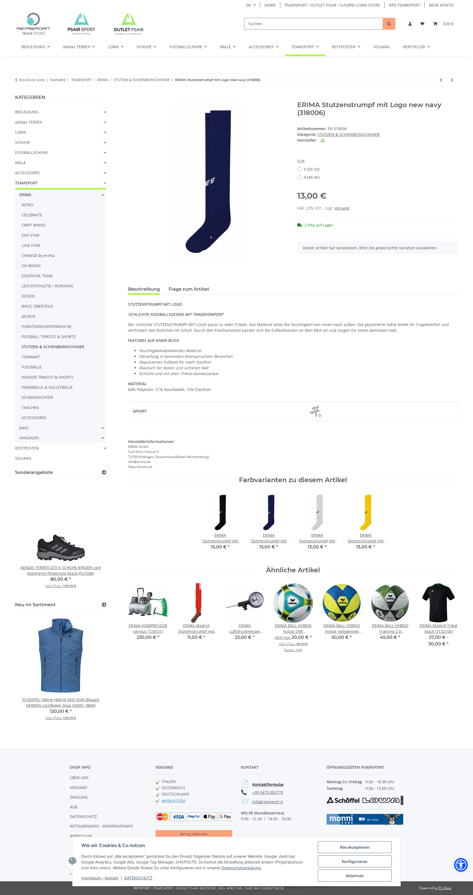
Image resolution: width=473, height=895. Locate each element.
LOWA (20, 132)
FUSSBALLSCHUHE (31, 152)
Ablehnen (355, 875)
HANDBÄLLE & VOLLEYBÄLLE (47, 387)
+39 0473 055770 (267, 792)
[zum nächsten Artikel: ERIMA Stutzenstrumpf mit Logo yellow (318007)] (452, 80)
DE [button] (248, 5)
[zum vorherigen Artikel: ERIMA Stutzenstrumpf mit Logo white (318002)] (441, 80)
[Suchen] (389, 24)
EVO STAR (30, 235)
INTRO (27, 204)
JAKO (23, 427)
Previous (137, 624)
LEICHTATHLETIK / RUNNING (47, 285)
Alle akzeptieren (355, 847)
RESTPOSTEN (27, 448)
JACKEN (28, 316)
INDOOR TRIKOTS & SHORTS (47, 377)
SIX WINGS (31, 265)
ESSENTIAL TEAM (37, 275)
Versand (342, 208)
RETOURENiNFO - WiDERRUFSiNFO (101, 826)
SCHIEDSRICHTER (37, 397)
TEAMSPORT (26, 182)
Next (449, 624)
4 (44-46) (311, 177)
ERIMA (25, 194)
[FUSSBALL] (315, 411)
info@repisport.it (267, 801)
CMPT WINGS (34, 225)
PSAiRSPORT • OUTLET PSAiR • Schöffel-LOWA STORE (332, 5)
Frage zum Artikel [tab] (189, 289)
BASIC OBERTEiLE (37, 306)
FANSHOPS (29, 438)
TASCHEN (30, 407)
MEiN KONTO (441, 5)
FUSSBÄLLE (32, 367)
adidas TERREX (28, 122)
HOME (270, 5)
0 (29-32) (311, 169)
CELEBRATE (32, 215)
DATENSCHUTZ (138, 878)
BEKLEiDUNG (27, 112)
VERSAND (78, 787)
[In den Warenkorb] (132, 98)
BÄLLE (20, 162)
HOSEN (28, 296)
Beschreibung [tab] (144, 289)
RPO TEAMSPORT (404, 5)
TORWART (31, 356)
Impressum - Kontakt (100, 878)
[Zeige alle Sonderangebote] (104, 472)
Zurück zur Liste (32, 79)
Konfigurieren (355, 861)
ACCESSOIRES (34, 417)
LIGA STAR (31, 245)
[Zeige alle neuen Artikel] (104, 604)
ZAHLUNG (79, 797)
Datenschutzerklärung (241, 867)
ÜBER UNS (79, 777)
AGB (73, 807)
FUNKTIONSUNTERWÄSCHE (46, 326)
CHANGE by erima (38, 255)
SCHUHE (22, 142)
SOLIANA (23, 458)
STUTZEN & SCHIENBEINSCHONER (349, 134)
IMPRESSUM (81, 836)
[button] (410, 23)
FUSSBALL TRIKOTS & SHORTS (49, 336)
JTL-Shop (444, 888)
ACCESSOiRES (27, 172)
